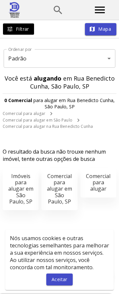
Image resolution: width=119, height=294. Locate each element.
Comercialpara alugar (98, 182)
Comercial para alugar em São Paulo (37, 120)
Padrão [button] (17, 58)
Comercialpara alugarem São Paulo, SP (59, 188)
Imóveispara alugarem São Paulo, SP (20, 188)
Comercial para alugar (24, 113)
